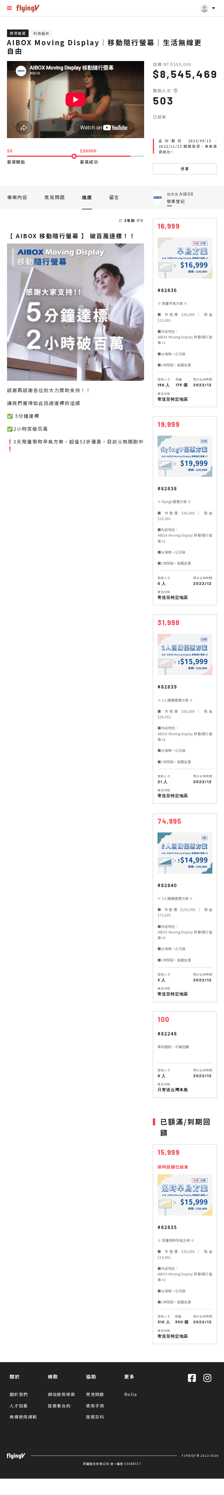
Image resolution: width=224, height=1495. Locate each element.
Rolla (130, 1394)
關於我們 (19, 1394)
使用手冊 (95, 1406)
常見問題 (54, 197)
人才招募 (19, 1406)
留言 (114, 197)
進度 (87, 197)
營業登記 (176, 201)
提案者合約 (59, 1406)
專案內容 (17, 197)
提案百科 (95, 1417)
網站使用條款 (62, 1394)
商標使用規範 (23, 1417)
